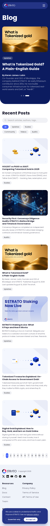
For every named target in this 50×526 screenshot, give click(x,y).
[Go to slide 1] (21, 95)
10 (39, 455)
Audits (35, 132)
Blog (4, 488)
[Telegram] (20, 476)
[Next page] (46, 455)
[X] (3, 476)
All (5, 127)
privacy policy (33, 514)
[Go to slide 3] (27, 95)
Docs (4, 492)
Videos (23, 132)
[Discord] (24, 476)
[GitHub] (16, 476)
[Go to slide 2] (23, 95)
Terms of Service (30, 492)
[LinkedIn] (7, 476)
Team (5, 501)
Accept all (30, 519)
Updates (15, 127)
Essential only (14, 519)
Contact (6, 497)
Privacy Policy (28, 488)
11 (43, 455)
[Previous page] (3, 455)
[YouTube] (12, 476)
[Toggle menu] (44, 5)
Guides (28, 127)
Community (9, 132)
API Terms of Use (30, 497)
